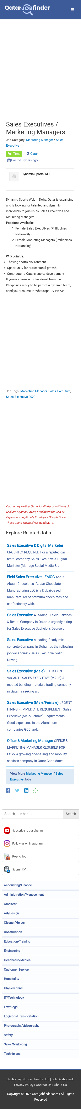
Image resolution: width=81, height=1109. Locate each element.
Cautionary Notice (19, 1079)
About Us (60, 1085)
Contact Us (44, 1085)
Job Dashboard (62, 1079)
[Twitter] (17, 790)
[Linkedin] (26, 790)
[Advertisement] (40, 72)
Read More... (47, 522)
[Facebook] (8, 790)
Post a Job (41, 1079)
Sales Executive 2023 (20, 397)
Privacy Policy (23, 1085)
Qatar (34, 154)
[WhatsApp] (35, 790)
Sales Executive (59, 391)
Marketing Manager (39, 140)
